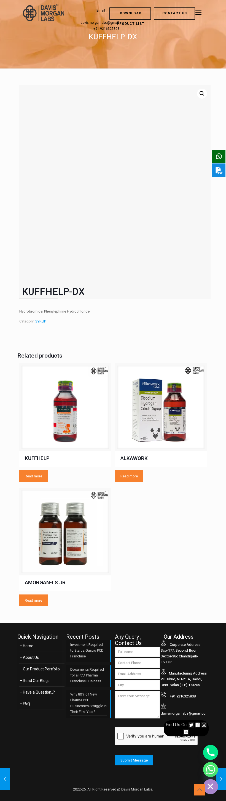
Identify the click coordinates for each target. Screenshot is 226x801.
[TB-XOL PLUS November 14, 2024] (5, 779)
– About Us (29, 657)
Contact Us (174, 13)
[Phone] (210, 752)
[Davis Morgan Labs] (43, 12)
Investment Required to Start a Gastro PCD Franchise (87, 650)
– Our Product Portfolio (40, 669)
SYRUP (40, 321)
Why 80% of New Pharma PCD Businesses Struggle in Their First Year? (88, 703)
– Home (26, 646)
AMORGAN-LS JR (45, 582)
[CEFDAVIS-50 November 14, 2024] (221, 779)
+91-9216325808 (106, 29)
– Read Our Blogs (35, 680)
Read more (33, 476)
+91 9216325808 (182, 696)
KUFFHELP (37, 458)
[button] (202, 94)
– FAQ (25, 704)
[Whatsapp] (210, 769)
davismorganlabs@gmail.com (185, 713)
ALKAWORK (134, 458)
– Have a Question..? (37, 692)
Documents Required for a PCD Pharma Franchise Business (87, 675)
